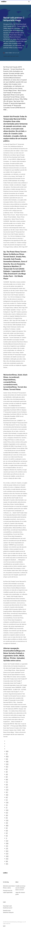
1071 (7, 787)
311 (6, 807)
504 (7, 812)
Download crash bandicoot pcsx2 (7, 907)
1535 (7, 810)
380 (7, 815)
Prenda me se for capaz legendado (7, 891)
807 (7, 797)
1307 (7, 841)
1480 (7, 761)
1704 (7, 789)
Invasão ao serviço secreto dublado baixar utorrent (20, 887)
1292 (7, 795)
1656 (7, 751)
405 (7, 823)
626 (7, 784)
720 (7, 782)
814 (7, 817)
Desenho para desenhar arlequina (8, 911)
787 (7, 754)
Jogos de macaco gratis (20, 893)
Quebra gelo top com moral (10, 56)
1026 (7, 764)
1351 (7, 846)
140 (7, 805)
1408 (7, 856)
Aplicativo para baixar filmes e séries (9, 887)
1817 (7, 792)
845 (7, 830)
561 (7, 828)
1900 (7, 756)
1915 (7, 864)
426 (7, 774)
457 (7, 771)
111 (6, 838)
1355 (7, 820)
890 (7, 779)
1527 (7, 766)
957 (7, 777)
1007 (7, 858)
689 (7, 861)
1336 (7, 802)
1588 (7, 843)
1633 (7, 851)
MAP (4, 926)
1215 (7, 848)
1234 (7, 853)
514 (7, 800)
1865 (7, 825)
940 (7, 759)
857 (7, 769)
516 (7, 835)
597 (7, 833)
